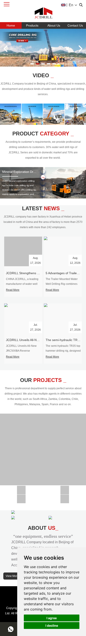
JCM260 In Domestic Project (21, 497)
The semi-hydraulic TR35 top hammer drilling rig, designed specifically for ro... (63, 350)
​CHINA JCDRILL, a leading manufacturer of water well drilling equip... (22, 284)
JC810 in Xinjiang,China (64, 497)
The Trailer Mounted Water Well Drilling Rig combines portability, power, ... (62, 284)
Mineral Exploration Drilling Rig (23, 171)
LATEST (43, 208)
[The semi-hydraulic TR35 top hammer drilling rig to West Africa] (63, 318)
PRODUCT (43, 134)
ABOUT (43, 528)
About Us (53, 25)
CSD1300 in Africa (21, 488)
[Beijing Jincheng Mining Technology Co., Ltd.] (43, 11)
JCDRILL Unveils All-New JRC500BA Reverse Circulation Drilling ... (21, 350)
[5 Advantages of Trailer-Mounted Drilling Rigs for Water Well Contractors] (63, 251)
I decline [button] (51, 625)
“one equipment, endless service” (43, 536)
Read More (12, 289)
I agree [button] (52, 618)
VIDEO (43, 75)
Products (32, 25)
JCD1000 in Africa (64, 488)
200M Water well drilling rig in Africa (43, 447)
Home (11, 25)
